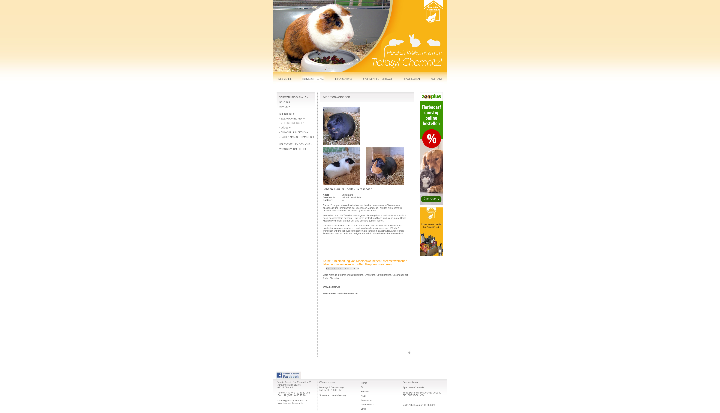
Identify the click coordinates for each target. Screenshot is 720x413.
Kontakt (365, 391)
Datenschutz (367, 404)
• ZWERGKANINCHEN (292, 118)
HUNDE (284, 106)
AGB (363, 396)
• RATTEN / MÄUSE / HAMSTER (296, 137)
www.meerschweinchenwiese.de (340, 293)
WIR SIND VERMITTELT (292, 149)
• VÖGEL (285, 127)
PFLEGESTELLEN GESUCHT (295, 144)
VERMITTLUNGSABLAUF (293, 97)
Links (363, 409)
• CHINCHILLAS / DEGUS (293, 132)
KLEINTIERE (287, 114)
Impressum (366, 400)
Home (364, 383)
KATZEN (284, 102)
